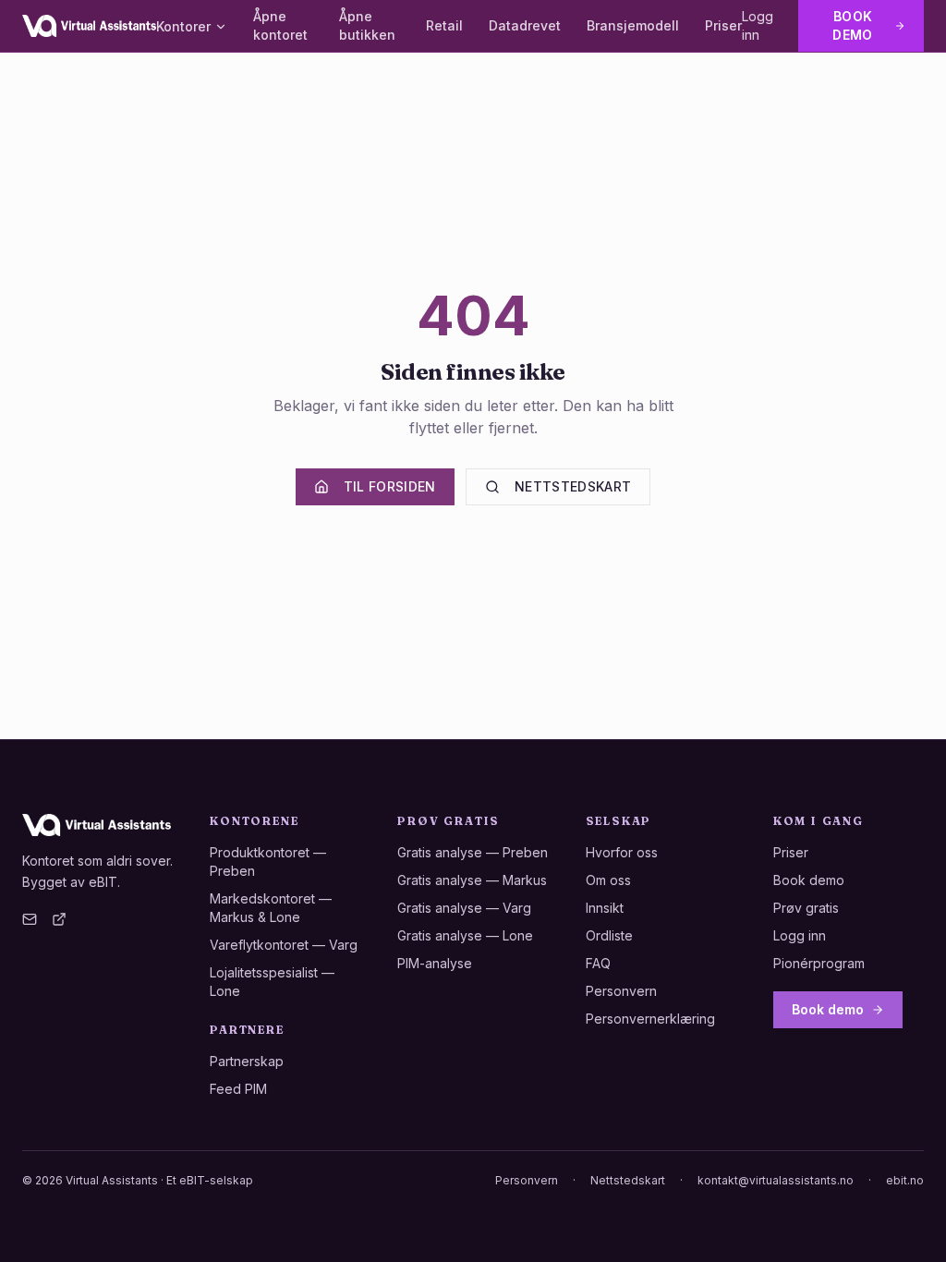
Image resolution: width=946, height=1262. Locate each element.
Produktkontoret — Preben (268, 861)
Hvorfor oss (622, 852)
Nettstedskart (573, 486)
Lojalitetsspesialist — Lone (272, 982)
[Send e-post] (29, 919)
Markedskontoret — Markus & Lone (271, 908)
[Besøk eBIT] (59, 919)
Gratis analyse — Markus (472, 880)
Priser (723, 25)
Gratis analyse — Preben (472, 852)
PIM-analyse (434, 963)
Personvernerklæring (650, 1018)
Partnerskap (247, 1061)
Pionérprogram (819, 963)
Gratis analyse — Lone (465, 935)
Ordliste (609, 935)
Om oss (608, 880)
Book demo (852, 25)
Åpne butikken (367, 25)
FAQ (598, 963)
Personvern (621, 991)
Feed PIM (238, 1089)
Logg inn (757, 25)
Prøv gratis (806, 908)
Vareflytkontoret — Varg (284, 945)
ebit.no (905, 1180)
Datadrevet (525, 25)
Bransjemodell (633, 25)
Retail (444, 25)
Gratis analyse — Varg (464, 908)
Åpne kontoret (280, 25)
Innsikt (605, 908)
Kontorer (183, 26)
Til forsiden (390, 486)
